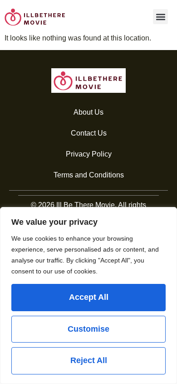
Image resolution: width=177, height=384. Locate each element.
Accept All (88, 297)
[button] (160, 16)
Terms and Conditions (89, 175)
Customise (88, 328)
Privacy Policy (89, 154)
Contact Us (89, 133)
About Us (88, 112)
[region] (88, 295)
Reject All (88, 360)
